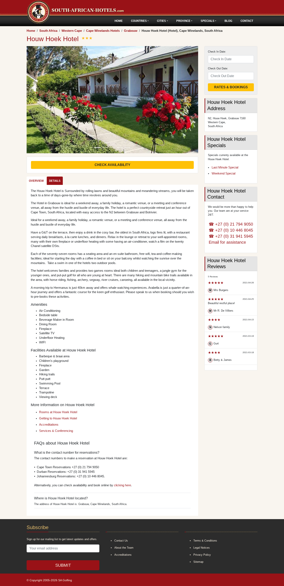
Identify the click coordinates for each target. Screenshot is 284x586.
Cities (161, 20)
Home (119, 20)
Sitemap (198, 561)
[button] (39, 99)
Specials (207, 20)
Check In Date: (217, 51)
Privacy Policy (202, 554)
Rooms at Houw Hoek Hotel (58, 412)
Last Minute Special (225, 167)
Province (183, 20)
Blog (228, 20)
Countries (139, 20)
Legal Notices (201, 547)
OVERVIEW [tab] (36, 180)
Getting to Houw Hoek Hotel (58, 418)
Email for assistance (227, 242)
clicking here (122, 485)
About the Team (123, 547)
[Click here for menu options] (27, 21)
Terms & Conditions (205, 540)
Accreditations (48, 424)
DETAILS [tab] (55, 180)
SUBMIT (63, 565)
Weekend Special (223, 173)
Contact (247, 20)
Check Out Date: (218, 68)
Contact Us (121, 540)
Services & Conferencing (56, 430)
